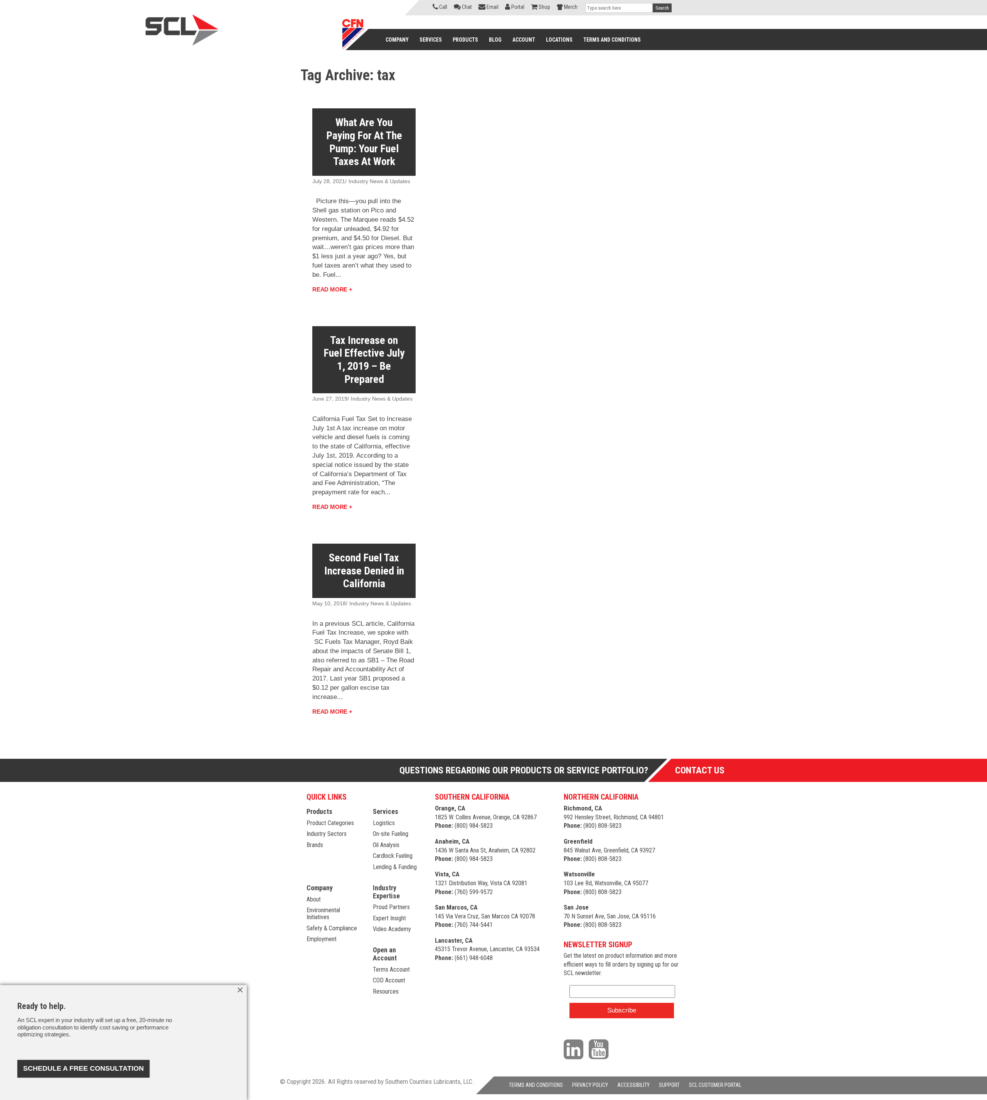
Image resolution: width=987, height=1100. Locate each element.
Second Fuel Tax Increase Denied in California (364, 570)
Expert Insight (389, 918)
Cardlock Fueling (393, 855)
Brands (315, 845)
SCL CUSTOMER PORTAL (715, 1085)
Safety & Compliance (332, 928)
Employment (322, 939)
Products (319, 811)
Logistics (384, 823)
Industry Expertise (386, 892)
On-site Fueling (390, 833)
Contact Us (699, 770)
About (314, 899)
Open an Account (385, 954)
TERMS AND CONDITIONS (536, 1085)
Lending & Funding (395, 867)
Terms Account (391, 969)
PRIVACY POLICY (590, 1085)
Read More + (332, 289)
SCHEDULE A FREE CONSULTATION (83, 1068)
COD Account (389, 980)
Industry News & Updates (379, 181)
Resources (386, 991)
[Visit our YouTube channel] (600, 1049)
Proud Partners (391, 907)
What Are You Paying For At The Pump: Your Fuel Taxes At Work (364, 142)
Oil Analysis (386, 845)
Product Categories (330, 823)
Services (385, 811)
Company (320, 888)
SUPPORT (669, 1085)
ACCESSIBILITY (633, 1085)
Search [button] (662, 8)
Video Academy (392, 929)
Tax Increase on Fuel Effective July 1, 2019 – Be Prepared (363, 360)
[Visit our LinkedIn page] (575, 1049)
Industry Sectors (327, 833)
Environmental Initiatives (323, 913)
